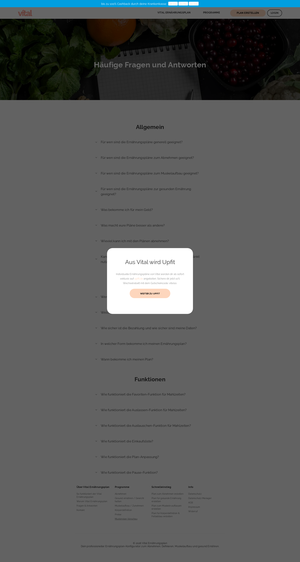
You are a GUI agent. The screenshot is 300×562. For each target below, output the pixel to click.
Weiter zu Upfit (150, 293)
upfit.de (138, 278)
